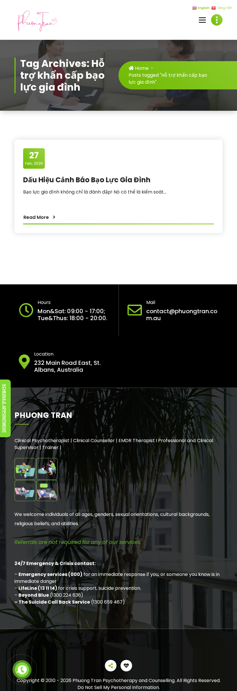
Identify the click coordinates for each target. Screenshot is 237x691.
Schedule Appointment (4, 408)
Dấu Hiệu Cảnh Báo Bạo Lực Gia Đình (87, 180)
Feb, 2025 (34, 158)
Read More (36, 217)
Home (141, 68)
